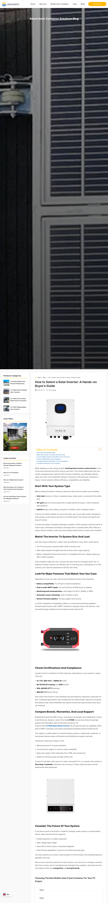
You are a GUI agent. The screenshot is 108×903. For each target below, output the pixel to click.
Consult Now (97, 4)
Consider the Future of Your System (48, 463)
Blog (82, 4)
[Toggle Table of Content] (99, 449)
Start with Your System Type (46, 452)
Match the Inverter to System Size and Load (51, 455)
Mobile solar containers (60, 4)
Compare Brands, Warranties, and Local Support (52, 461)
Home (33, 4)
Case (75, 4)
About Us (42, 4)
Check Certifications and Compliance (49, 459)
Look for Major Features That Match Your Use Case (53, 457)
